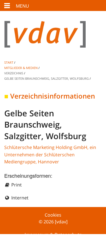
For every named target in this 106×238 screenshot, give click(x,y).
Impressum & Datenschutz (53, 235)
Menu (22, 6)
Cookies (53, 215)
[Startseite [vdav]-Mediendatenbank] (53, 39)
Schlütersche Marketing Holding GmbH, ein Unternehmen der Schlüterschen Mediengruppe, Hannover (50, 154)
